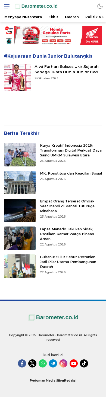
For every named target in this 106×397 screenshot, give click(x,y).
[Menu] (5, 6)
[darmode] (100, 6)
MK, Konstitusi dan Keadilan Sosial (71, 173)
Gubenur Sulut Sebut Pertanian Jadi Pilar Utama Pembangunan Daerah (68, 262)
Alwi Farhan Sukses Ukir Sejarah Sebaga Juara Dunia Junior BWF (67, 69)
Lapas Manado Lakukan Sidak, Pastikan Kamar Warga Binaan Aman (67, 234)
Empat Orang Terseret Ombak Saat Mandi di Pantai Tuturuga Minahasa (67, 206)
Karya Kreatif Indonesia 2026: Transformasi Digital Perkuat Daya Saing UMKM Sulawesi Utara (71, 150)
